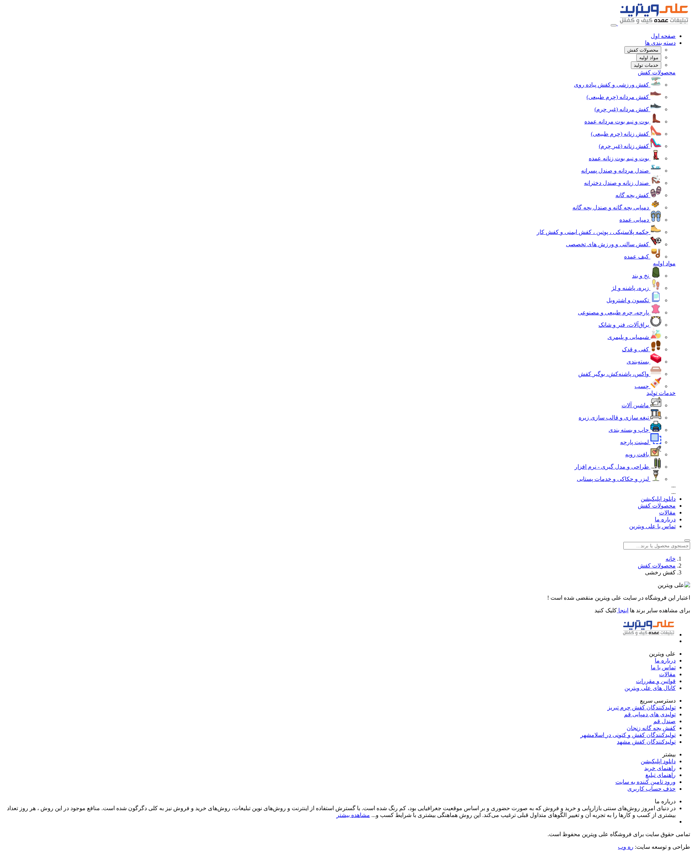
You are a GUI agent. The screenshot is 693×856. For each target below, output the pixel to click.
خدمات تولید (661, 393)
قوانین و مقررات (656, 681)
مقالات (667, 512)
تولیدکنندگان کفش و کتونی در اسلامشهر (628, 735)
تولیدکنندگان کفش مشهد (646, 742)
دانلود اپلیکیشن (658, 499)
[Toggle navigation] (613, 25)
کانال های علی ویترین (650, 688)
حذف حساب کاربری (651, 789)
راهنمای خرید (660, 768)
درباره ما (665, 519)
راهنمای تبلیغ (660, 775)
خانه (671, 559)
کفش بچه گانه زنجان (651, 728)
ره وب (625, 847)
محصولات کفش (657, 72)
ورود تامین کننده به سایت (645, 782)
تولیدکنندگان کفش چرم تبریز (641, 707)
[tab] (642, 50)
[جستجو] (687, 540)
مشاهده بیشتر (353, 815)
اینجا (622, 610)
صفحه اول (663, 36)
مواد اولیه (664, 263)
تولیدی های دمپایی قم (650, 714)
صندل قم (664, 721)
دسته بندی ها (660, 43)
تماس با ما (663, 667)
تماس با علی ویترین (652, 526)
